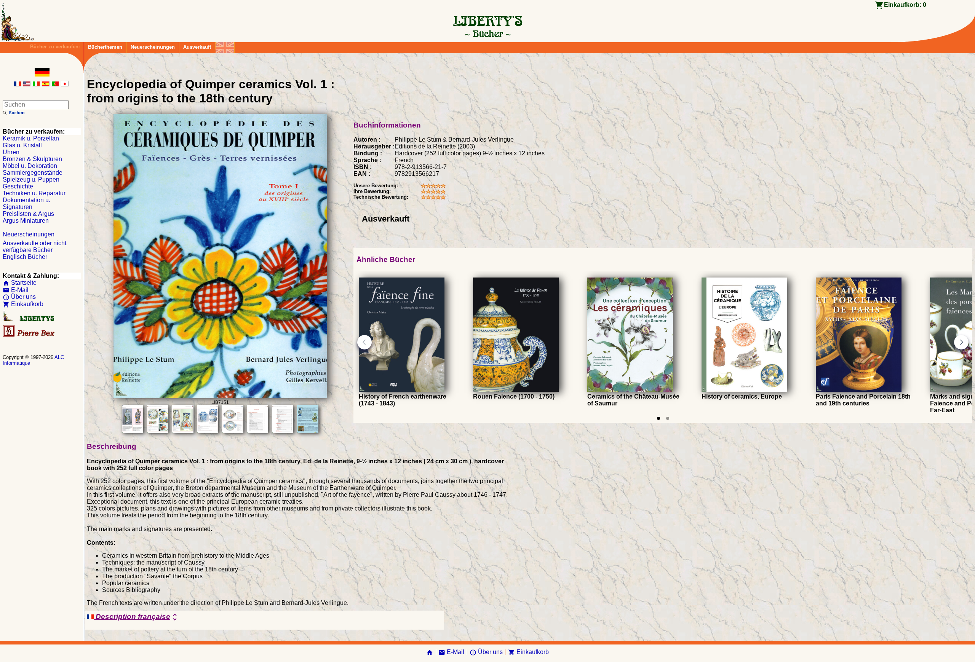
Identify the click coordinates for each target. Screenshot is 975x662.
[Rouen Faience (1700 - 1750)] (516, 389)
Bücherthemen (105, 47)
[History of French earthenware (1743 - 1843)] (401, 389)
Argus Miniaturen (26, 220)
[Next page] (961, 342)
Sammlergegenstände (32, 172)
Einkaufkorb (23, 304)
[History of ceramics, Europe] (744, 389)
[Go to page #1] (658, 418)
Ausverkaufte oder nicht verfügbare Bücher (34, 246)
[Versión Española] (46, 84)
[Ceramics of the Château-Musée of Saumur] (630, 389)
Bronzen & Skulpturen (32, 159)
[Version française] (17, 84)
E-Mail (16, 290)
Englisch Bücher (25, 257)
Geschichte (18, 186)
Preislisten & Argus (28, 214)
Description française (136, 617)
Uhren (11, 152)
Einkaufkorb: (905, 5)
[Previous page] (364, 342)
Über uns (19, 297)
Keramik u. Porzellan (31, 138)
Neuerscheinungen (153, 47)
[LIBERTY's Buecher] (487, 33)
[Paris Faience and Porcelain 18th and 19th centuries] (858, 389)
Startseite (20, 282)
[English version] (26, 84)
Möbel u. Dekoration (30, 166)
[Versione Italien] (36, 84)
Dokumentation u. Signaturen (26, 203)
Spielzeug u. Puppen (31, 179)
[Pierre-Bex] (29, 335)
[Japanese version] (65, 84)
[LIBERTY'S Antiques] (29, 319)
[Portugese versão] (55, 84)
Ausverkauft (197, 47)
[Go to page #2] (667, 418)
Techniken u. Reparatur (34, 193)
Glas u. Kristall (22, 145)
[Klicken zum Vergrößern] (220, 396)
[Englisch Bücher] (224, 45)
